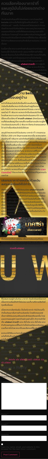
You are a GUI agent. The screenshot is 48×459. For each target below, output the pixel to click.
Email (4, 424)
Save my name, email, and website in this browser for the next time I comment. (20, 448)
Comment (6, 382)
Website (5, 434)
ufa (17, 359)
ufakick (36, 359)
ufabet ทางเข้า (28, 63)
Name (4, 414)
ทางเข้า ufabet (17, 248)
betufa (12, 359)
